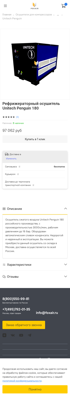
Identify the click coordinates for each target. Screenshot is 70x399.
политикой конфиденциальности (22, 380)
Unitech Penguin (12, 18)
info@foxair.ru (47, 312)
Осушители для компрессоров (34, 14)
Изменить (11, 158)
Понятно (35, 389)
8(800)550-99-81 (15, 299)
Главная (6, 14)
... (58, 14)
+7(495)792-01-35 (16, 309)
